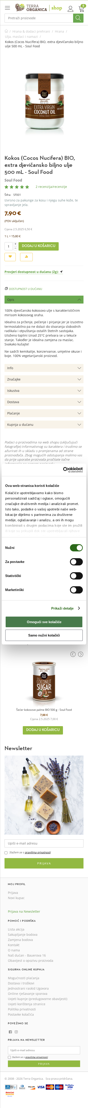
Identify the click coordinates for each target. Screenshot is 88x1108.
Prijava (44, 863)
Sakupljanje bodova (22, 934)
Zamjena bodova (20, 940)
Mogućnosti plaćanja (23, 978)
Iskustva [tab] (13, 390)
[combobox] (44, 18)
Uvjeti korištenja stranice (26, 1004)
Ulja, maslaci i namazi (21, 36)
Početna (6, 31)
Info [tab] (10, 368)
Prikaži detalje (62, 608)
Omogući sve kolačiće (44, 622)
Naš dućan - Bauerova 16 (27, 955)
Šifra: (8, 195)
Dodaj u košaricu (38, 246)
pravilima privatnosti (38, 852)
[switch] (76, 561)
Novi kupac (16, 898)
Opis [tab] (10, 299)
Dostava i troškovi (21, 983)
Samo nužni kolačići (44, 635)
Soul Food (13, 180)
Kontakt (13, 945)
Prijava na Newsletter (24, 911)
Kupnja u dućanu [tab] (20, 424)
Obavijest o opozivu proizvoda (30, 960)
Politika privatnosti (22, 1009)
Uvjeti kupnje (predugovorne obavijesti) (37, 999)
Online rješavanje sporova (27, 993)
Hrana (59, 31)
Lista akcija (16, 929)
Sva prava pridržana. (59, 1079)
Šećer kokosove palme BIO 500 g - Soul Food (44, 710)
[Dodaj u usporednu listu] (26, 257)
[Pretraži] (78, 18)
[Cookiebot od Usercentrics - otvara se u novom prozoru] (63, 470)
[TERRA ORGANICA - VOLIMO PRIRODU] (39, 7)
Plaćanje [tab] (13, 413)
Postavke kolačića (21, 1014)
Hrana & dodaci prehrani (31, 31)
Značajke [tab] (14, 379)
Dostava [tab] (13, 402)
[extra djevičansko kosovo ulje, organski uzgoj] (44, 104)
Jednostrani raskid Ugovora (28, 988)
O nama (14, 950)
